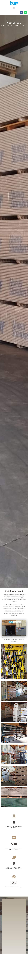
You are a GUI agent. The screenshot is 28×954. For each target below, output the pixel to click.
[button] (14, 8)
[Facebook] (21, 12)
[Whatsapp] (25, 12)
